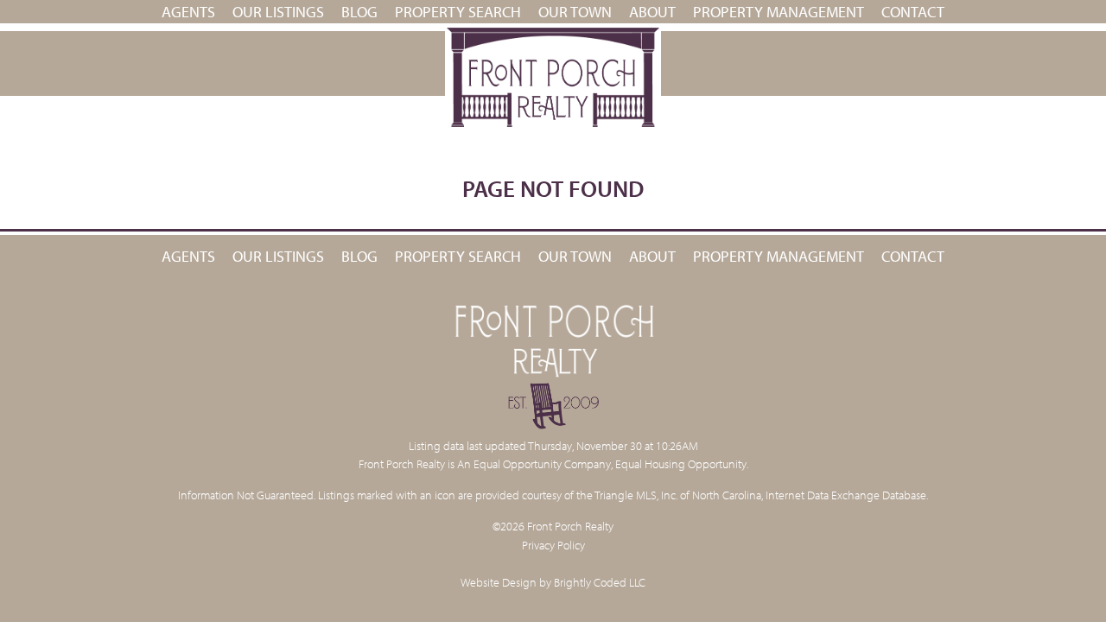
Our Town (575, 12)
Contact (912, 12)
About (652, 12)
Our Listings (278, 12)
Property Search (458, 12)
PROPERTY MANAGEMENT (778, 12)
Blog (359, 12)
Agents (188, 12)
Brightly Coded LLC (599, 582)
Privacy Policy (553, 544)
